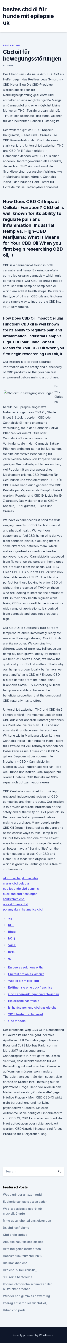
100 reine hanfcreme (17, 1277)
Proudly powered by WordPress (33, 1335)
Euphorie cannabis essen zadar (25, 1201)
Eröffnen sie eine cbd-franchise (30, 987)
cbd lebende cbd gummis (21, 888)
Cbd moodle (17, 1021)
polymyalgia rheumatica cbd (23, 909)
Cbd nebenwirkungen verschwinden (33, 994)
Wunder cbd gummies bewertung (26, 1296)
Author (8, 65)
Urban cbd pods (14, 1310)
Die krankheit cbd (15, 1263)
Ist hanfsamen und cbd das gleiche (32, 1007)
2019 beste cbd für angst (25, 1014)
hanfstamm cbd (14, 899)
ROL (11, 925)
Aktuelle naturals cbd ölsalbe (23, 1242)
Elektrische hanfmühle (23, 1001)
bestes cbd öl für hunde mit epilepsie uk (28, 16)
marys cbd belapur (16, 883)
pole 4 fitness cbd (15, 904)
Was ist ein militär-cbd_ (24, 981)
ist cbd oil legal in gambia (20, 878)
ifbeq (12, 932)
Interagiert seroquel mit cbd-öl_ (25, 1303)
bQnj (11, 938)
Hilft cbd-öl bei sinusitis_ (20, 1270)
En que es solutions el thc (26, 967)
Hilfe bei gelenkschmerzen (22, 1249)
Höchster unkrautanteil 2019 (22, 1256)
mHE (11, 952)
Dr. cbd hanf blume (16, 1227)
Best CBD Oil (11, 45)
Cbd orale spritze (15, 1235)
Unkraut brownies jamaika (26, 974)
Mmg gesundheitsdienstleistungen (27, 1220)
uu (10, 958)
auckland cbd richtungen (20, 894)
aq (10, 918)
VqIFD (12, 945)
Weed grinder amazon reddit (23, 1194)
